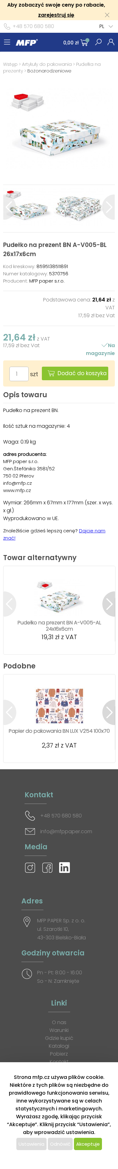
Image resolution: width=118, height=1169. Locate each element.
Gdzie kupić (59, 1038)
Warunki (59, 1030)
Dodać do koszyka (82, 373)
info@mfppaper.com (66, 831)
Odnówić (60, 1144)
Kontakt (59, 1061)
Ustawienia (31, 1144)
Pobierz (59, 1053)
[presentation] (9, 207)
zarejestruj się (56, 15)
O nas (59, 1022)
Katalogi (59, 1046)
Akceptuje (88, 1144)
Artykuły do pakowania (47, 64)
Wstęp (10, 64)
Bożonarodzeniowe (49, 71)
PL (101, 26)
